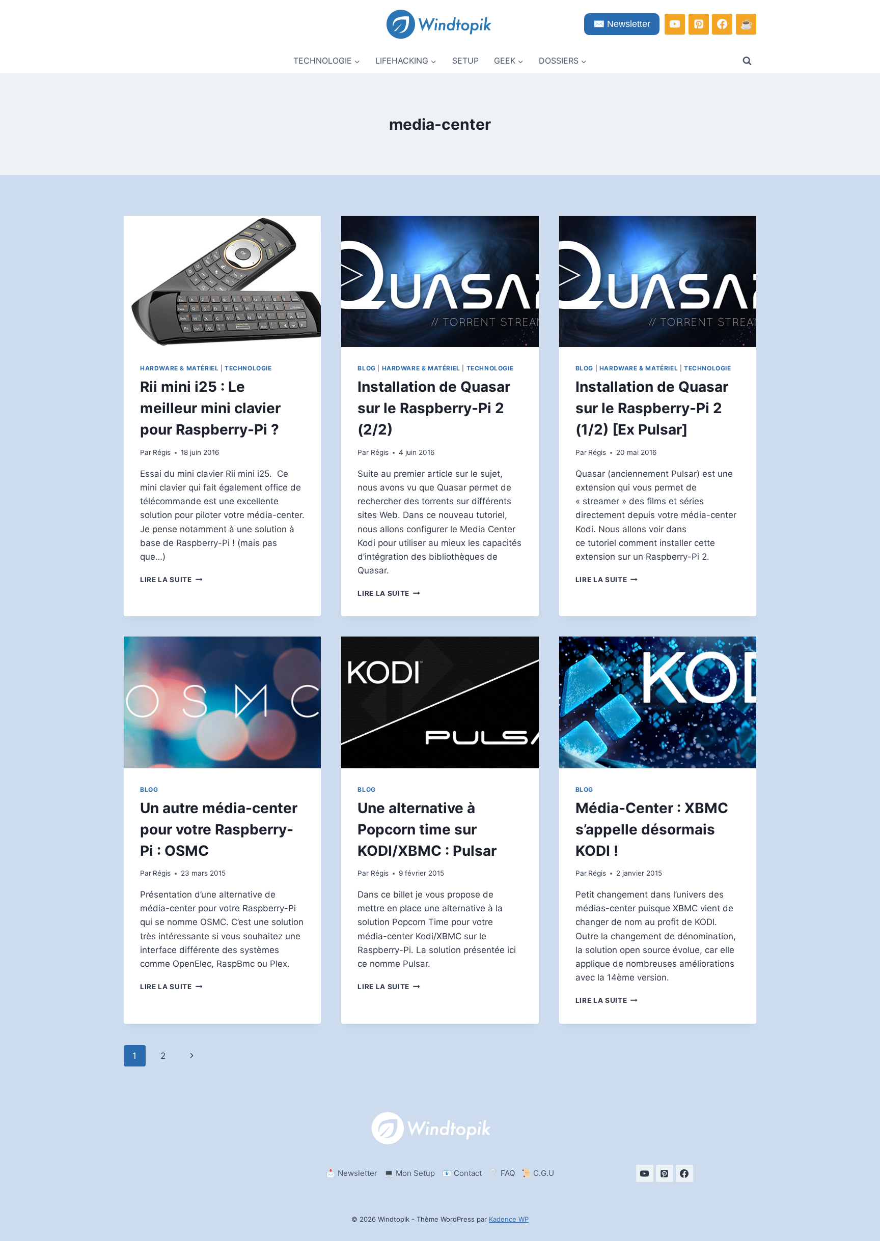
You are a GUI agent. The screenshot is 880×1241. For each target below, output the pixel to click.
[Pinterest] (699, 24)
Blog (366, 368)
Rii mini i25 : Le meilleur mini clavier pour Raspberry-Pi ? (210, 408)
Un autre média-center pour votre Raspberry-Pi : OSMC (218, 829)
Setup (465, 60)
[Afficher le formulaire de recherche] (747, 61)
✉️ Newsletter (621, 24)
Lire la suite (171, 579)
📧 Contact (462, 1173)
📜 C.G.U (537, 1173)
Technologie (248, 368)
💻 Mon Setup (409, 1173)
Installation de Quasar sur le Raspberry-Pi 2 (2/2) (434, 408)
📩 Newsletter (351, 1173)
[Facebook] (722, 24)
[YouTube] (675, 24)
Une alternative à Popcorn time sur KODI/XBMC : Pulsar (427, 829)
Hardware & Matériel (179, 368)
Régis (162, 452)
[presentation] (222, 281)
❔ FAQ (502, 1173)
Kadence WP (509, 1219)
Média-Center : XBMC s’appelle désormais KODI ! (651, 829)
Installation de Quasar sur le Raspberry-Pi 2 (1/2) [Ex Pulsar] (651, 408)
